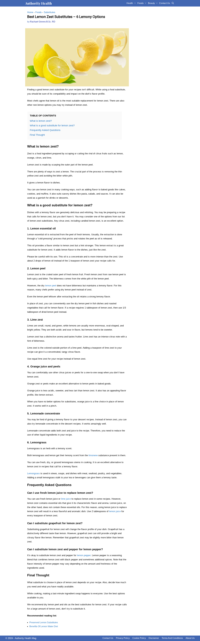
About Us (190, 638)
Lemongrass (33, 473)
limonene (93, 455)
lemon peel (50, 285)
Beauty (151, 3)
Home (30, 12)
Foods (140, 3)
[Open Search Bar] (173, 3)
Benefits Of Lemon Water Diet (43, 626)
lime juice (66, 499)
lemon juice (115, 511)
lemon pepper (84, 555)
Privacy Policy (123, 638)
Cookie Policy (139, 638)
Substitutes (49, 12)
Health (130, 3)
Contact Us (164, 3)
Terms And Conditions (172, 638)
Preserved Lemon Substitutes (43, 622)
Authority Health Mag (25, 638)
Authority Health (38, 3)
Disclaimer (154, 638)
